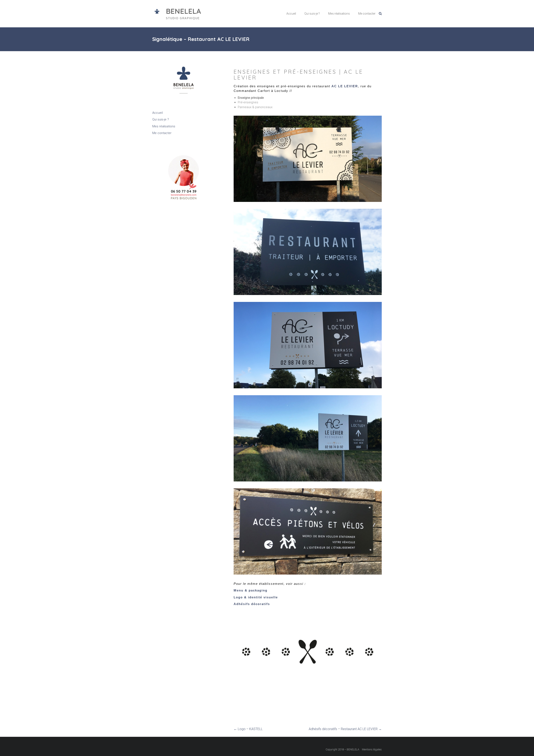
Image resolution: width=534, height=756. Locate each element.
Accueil (291, 13)
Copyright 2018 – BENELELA (342, 749)
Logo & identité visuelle (256, 597)
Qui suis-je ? (312, 13)
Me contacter (366, 13)
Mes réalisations (339, 13)
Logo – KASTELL (248, 729)
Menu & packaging (250, 590)
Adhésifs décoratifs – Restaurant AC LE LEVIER (345, 729)
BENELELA (183, 11)
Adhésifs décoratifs (252, 604)
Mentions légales (372, 749)
